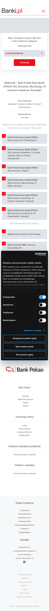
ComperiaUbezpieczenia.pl (24, 525)
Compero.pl (24, 529)
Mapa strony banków (24, 597)
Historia (25, 406)
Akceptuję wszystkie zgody (24, 338)
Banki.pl (23, 606)
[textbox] (24, 53)
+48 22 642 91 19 (27, 558)
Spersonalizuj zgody (25, 346)
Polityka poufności (24, 582)
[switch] (42, 305)
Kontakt (24, 589)
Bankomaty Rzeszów (25, 399)
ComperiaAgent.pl (24, 514)
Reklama (24, 586)
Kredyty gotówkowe (24, 432)
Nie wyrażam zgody (24, 355)
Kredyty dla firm (24, 435)
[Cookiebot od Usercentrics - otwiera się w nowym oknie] (35, 254)
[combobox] (24, 53)
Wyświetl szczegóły (32, 330)
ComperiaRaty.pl (24, 532)
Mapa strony (24, 593)
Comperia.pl (24, 510)
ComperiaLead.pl (24, 521)
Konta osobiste (24, 429)
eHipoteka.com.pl (24, 518)
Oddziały (25, 396)
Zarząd (25, 403)
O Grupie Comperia (24, 575)
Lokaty (24, 425)
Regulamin (24, 578)
